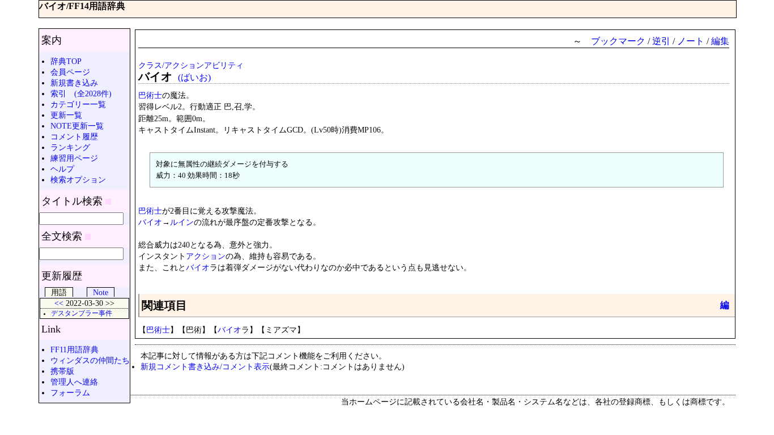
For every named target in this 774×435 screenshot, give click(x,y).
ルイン (182, 222)
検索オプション (78, 179)
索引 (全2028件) (81, 93)
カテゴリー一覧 (78, 104)
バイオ (150, 222)
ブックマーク (618, 41)
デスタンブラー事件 (81, 313)
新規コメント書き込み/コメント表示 (205, 366)
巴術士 (150, 95)
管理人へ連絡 (74, 381)
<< (58, 303)
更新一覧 (66, 115)
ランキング (70, 147)
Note (100, 292)
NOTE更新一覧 (77, 125)
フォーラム (70, 392)
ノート (690, 41)
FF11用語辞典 (74, 349)
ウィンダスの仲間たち (90, 360)
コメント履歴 (74, 136)
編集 (720, 41)
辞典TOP (66, 61)
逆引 (661, 41)
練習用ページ (74, 158)
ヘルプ (62, 168)
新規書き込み (74, 82)
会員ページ (70, 71)
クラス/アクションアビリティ (191, 65)
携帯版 (62, 371)
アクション (206, 256)
